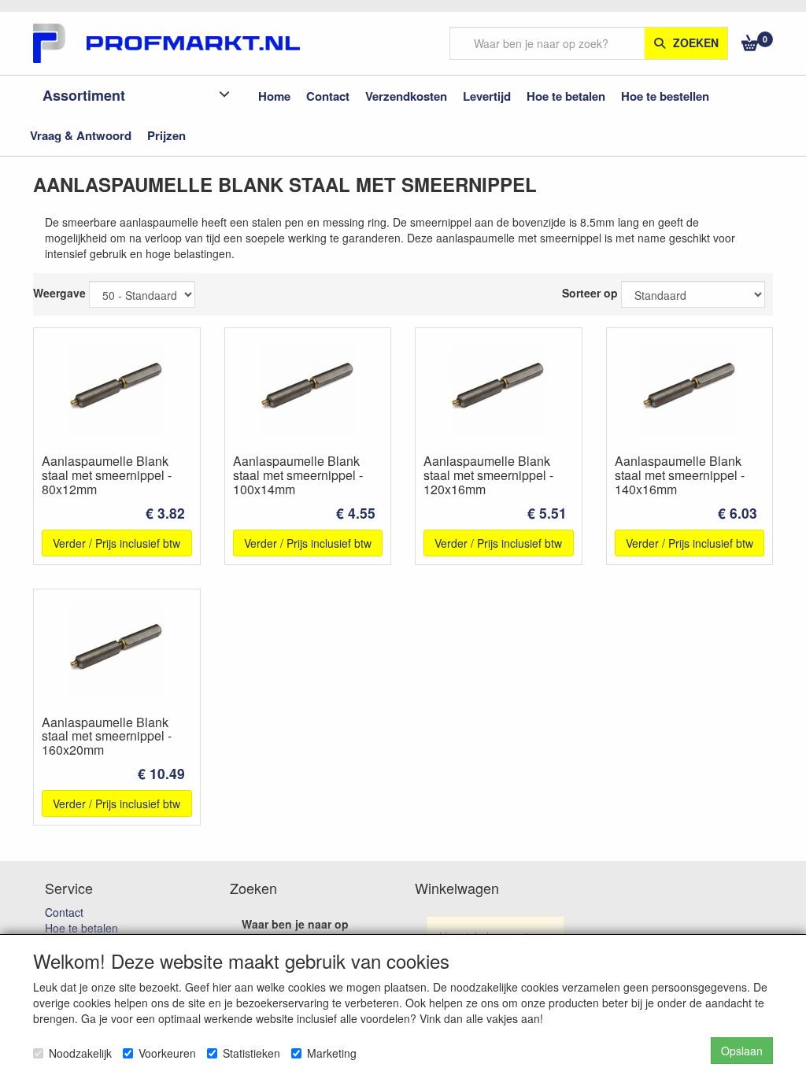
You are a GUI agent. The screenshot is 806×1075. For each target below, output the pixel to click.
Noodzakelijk (80, 1053)
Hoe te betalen (81, 928)
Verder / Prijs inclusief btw (116, 543)
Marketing (332, 1053)
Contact (64, 912)
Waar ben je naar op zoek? (295, 932)
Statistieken (251, 1053)
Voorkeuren (167, 1053)
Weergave (59, 293)
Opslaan (742, 1050)
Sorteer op (590, 293)
